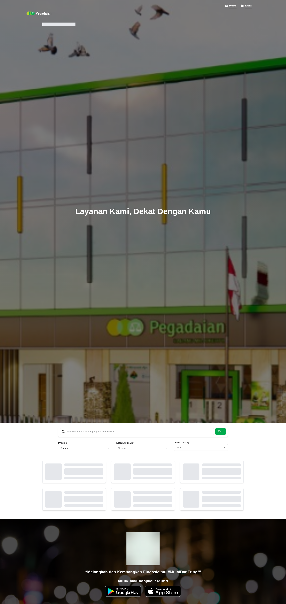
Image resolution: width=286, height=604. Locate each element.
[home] (38, 13)
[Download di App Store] (163, 591)
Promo (233, 5)
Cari (220, 431)
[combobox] (85, 448)
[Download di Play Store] (123, 591)
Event (248, 5)
